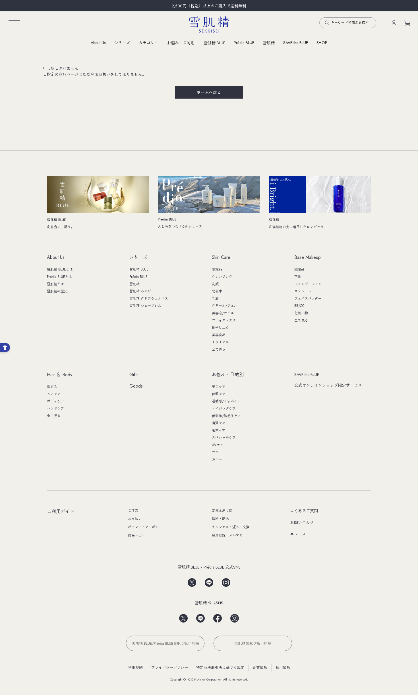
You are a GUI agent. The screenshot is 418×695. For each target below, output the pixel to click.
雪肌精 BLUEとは (60, 269)
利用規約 (135, 667)
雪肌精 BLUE (214, 43)
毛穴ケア (218, 430)
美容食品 (218, 335)
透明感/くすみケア (226, 401)
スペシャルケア (224, 437)
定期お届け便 (222, 510)
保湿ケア (218, 394)
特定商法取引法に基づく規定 (220, 667)
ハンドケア (55, 408)
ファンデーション (308, 284)
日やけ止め (220, 327)
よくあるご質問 (304, 511)
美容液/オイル (223, 313)
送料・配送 (220, 518)
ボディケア (55, 401)
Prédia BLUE (244, 42)
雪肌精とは (55, 284)
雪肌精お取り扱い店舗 (252, 643)
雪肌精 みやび (140, 291)
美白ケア (218, 386)
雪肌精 (269, 43)
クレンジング (222, 276)
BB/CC (299, 305)
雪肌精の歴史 (57, 291)
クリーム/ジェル (224, 305)
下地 (297, 276)
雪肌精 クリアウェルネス (148, 298)
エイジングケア (224, 408)
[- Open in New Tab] (192, 581)
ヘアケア (54, 394)
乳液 (215, 298)
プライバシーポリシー (169, 667)
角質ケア (218, 423)
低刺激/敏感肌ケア (226, 416)
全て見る (218, 349)
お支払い (135, 518)
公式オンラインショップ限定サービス (328, 385)
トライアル (220, 342)
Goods (136, 386)
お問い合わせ (302, 522)
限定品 (217, 269)
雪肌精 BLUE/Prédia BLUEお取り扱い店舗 (165, 643)
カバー (217, 459)
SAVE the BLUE (306, 374)
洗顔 (215, 284)
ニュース (298, 534)
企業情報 (260, 667)
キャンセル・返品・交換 (230, 527)
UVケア (217, 445)
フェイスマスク (224, 320)
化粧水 (217, 291)
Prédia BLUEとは (59, 276)
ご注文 (133, 510)
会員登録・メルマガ (227, 535)
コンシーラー (304, 291)
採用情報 (283, 667)
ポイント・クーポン (143, 527)
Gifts (133, 375)
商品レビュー (138, 535)
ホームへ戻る (209, 92)
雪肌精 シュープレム (145, 305)
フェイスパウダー (308, 298)
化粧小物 (301, 313)
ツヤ (215, 452)
